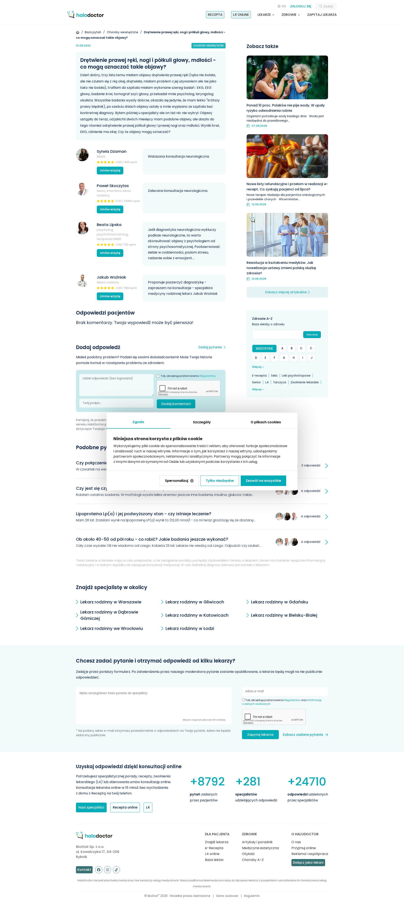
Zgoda (138, 422)
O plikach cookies (266, 422)
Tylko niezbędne (220, 480)
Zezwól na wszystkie (263, 480)
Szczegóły (202, 422)
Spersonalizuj (176, 480)
